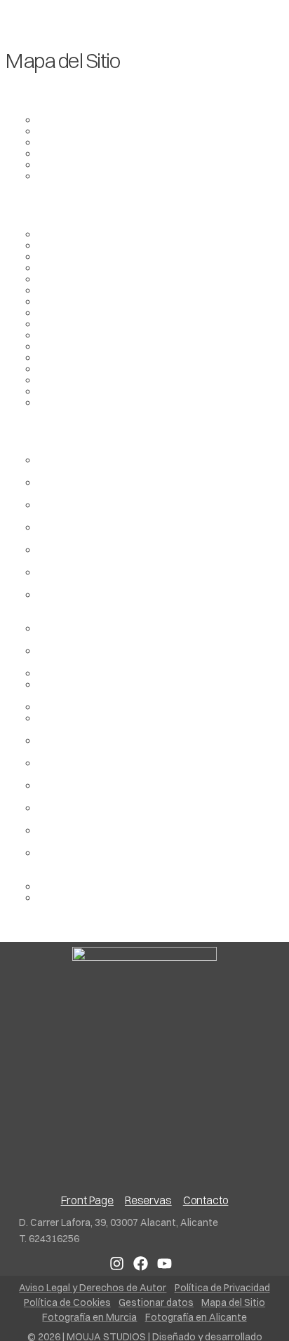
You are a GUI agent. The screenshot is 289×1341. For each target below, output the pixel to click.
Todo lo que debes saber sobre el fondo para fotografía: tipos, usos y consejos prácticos (146, 633)
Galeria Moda (71, 164)
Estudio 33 (64, 278)
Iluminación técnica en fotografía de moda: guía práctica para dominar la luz (152, 655)
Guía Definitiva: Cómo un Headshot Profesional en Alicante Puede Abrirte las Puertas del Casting (158, 465)
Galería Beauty (74, 130)
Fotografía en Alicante (92, 290)
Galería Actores (77, 119)
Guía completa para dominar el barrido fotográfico (160, 673)
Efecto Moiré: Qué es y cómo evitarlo (128, 706)
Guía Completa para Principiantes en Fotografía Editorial (154, 723)
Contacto (61, 256)
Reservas (61, 391)
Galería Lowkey (76, 153)
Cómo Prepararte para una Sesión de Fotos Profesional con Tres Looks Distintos (144, 835)
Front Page (65, 312)
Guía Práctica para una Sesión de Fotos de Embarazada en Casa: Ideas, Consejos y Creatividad (142, 605)
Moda (52, 357)
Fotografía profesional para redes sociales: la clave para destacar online (148, 790)
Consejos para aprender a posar (117, 886)
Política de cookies (84, 368)
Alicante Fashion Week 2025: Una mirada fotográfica (138, 510)
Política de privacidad (90, 379)
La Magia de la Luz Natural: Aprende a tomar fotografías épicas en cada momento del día (146, 813)
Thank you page (77, 402)
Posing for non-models (92, 897)
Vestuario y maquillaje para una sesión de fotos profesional (151, 689)
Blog (49, 245)
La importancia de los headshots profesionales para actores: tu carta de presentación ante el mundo (151, 863)
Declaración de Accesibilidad (109, 267)
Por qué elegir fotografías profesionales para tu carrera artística (153, 768)
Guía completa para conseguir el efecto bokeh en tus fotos (157, 577)
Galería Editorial (77, 142)
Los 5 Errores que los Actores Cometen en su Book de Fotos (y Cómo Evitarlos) (148, 532)
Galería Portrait (76, 175)
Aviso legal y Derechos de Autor (116, 234)
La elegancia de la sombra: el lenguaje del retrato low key (157, 487)
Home (52, 323)
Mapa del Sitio (72, 346)
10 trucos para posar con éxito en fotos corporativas (134, 745)
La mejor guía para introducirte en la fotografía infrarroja (151, 554)
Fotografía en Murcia (89, 301)
